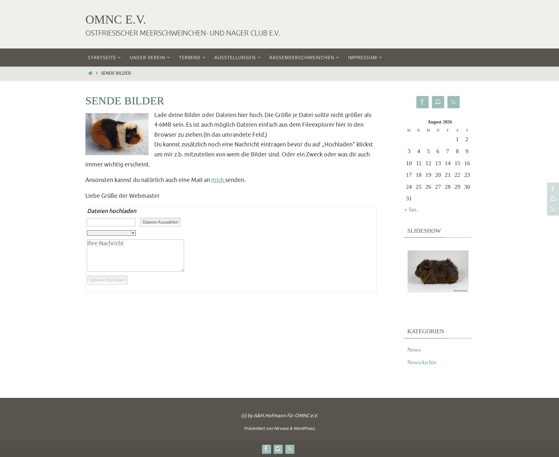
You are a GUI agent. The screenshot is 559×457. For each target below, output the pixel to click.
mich (218, 180)
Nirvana (281, 428)
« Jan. (411, 209)
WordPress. (304, 428)
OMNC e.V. (115, 19)
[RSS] (552, 209)
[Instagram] (552, 199)
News (414, 349)
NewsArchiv (422, 362)
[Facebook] (552, 189)
